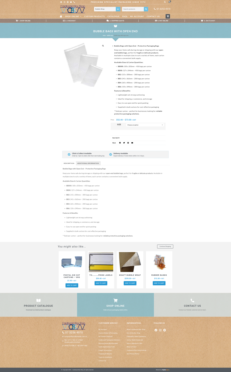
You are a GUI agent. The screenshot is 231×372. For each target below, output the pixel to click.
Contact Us (153, 16)
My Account (137, 16)
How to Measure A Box (134, 343)
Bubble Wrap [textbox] (106, 9)
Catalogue (113, 16)
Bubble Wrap (110, 35)
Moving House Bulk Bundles (108, 343)
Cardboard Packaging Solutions (109, 340)
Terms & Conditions (105, 357)
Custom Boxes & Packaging (108, 333)
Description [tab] (69, 163)
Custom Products (94, 16)
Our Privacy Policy (133, 354)
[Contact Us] (192, 300)
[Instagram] (64, 2)
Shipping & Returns (105, 354)
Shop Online (72, 16)
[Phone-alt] (74, 2)
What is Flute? (132, 347)
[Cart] (168, 16)
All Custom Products (106, 336)
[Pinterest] (67, 2)
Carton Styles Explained (135, 340)
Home (104, 35)
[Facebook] (61, 2)
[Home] (62, 16)
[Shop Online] (115, 300)
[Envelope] (71, 2)
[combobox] (107, 9)
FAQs (125, 16)
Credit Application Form (107, 347)
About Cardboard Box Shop (136, 329)
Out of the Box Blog (133, 333)
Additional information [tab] (88, 163)
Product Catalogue (38, 305)
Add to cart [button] (72, 285)
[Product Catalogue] (38, 300)
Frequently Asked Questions (136, 336)
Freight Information (105, 350)
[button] (103, 45)
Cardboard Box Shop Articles (136, 350)
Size (119, 124)
